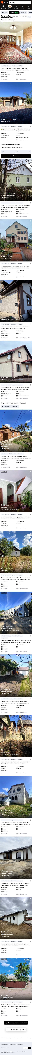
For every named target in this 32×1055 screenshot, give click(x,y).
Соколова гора (5, 65)
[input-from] (8, 152)
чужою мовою (6, 1047)
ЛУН (2, 1038)
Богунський (13, 65)
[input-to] (23, 152)
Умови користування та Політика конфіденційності (12, 1044)
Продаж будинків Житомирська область (14, 1038)
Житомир (20, 65)
